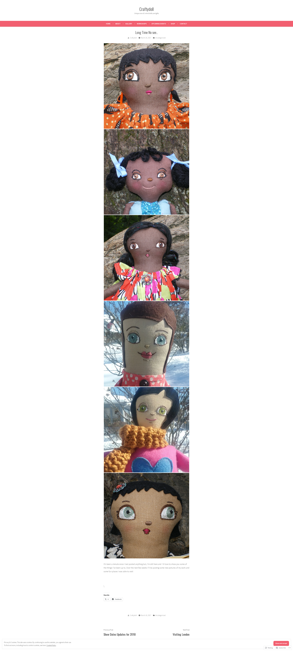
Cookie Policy (51, 645)
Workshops (142, 24)
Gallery (128, 24)
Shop (173, 24)
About (118, 24)
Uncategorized (160, 38)
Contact (183, 24)
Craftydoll (146, 9)
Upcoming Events (158, 24)
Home (108, 24)
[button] (146, 86)
